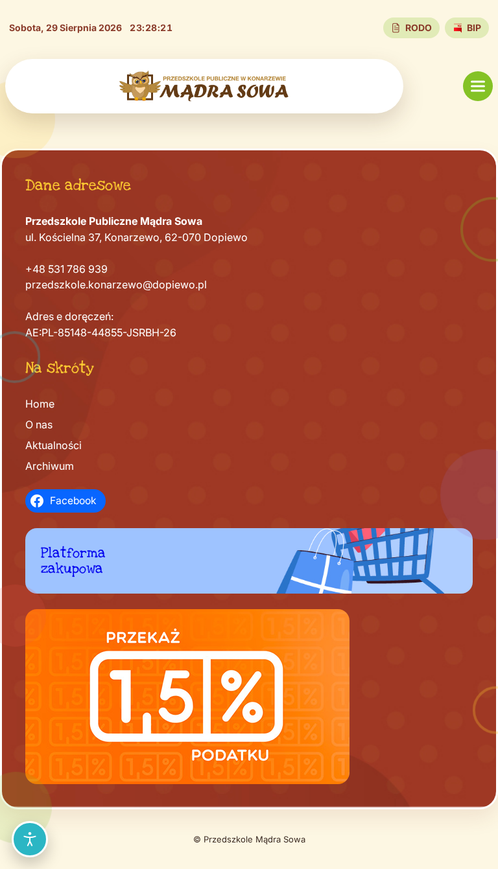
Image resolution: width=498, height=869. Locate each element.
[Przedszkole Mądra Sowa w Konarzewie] (204, 86)
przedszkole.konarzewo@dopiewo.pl (116, 284)
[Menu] (478, 86)
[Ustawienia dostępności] (30, 839)
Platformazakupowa (73, 560)
